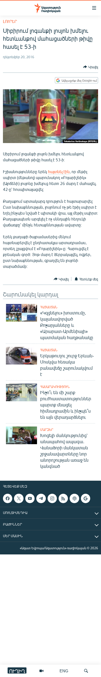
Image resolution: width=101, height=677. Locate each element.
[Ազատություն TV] (41, 671)
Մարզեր (46, 430)
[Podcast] (74, 498)
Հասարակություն (55, 387)
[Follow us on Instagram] (52, 498)
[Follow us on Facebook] (7, 498)
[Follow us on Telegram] (41, 498)
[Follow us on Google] (85, 498)
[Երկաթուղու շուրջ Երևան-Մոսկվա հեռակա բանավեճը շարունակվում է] (21, 356)
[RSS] (63, 498)
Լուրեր (10, 21)
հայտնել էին (59, 171)
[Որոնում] (86, 671)
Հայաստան (48, 307)
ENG (64, 670)
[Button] (90, 67)
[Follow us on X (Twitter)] (18, 498)
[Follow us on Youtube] (30, 498)
